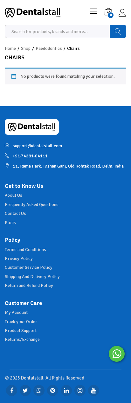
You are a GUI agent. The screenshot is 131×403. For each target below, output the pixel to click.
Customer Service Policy (28, 267)
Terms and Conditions (25, 249)
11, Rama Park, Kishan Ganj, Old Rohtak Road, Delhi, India (68, 166)
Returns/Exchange (22, 339)
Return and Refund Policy (29, 285)
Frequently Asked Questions (32, 204)
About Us (13, 195)
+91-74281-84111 (30, 156)
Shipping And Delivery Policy (32, 276)
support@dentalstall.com (37, 146)
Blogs (10, 222)
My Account (16, 312)
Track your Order (21, 321)
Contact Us (15, 213)
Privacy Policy (19, 258)
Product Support (21, 330)
